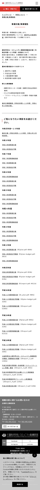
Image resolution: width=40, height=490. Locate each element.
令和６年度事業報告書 (10, 177)
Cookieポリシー (28, 472)
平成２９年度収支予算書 (10, 324)
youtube (30, 444)
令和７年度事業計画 (9, 163)
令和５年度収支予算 (9, 199)
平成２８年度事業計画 (10, 345)
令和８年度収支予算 (9, 149)
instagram (14, 444)
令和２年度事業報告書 (10, 261)
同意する (20, 484)
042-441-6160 (27, 422)
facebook (14, 441)
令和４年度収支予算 (9, 218)
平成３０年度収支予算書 (10, 299)
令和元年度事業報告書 (10, 283)
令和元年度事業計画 (9, 272)
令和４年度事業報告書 (10, 222)
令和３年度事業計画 (9, 231)
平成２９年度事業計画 (10, 320)
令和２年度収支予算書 (10, 254)
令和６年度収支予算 (9, 186)
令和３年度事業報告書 (10, 240)
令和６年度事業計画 (9, 181)
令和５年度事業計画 (9, 195)
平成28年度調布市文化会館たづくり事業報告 (18, 372)
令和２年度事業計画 (9, 250)
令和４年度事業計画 (9, 213)
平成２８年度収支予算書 (10, 349)
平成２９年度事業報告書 (10, 331)
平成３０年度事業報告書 (10, 306)
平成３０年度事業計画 (10, 295)
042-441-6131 (10, 422)
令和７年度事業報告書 (10, 158)
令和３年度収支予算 (9, 236)
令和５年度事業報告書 (10, 204)
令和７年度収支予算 (9, 167)
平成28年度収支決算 (9, 386)
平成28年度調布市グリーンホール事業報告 (17, 379)
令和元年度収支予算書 (10, 277)
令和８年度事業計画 (9, 145)
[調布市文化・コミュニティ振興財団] (12, 4)
